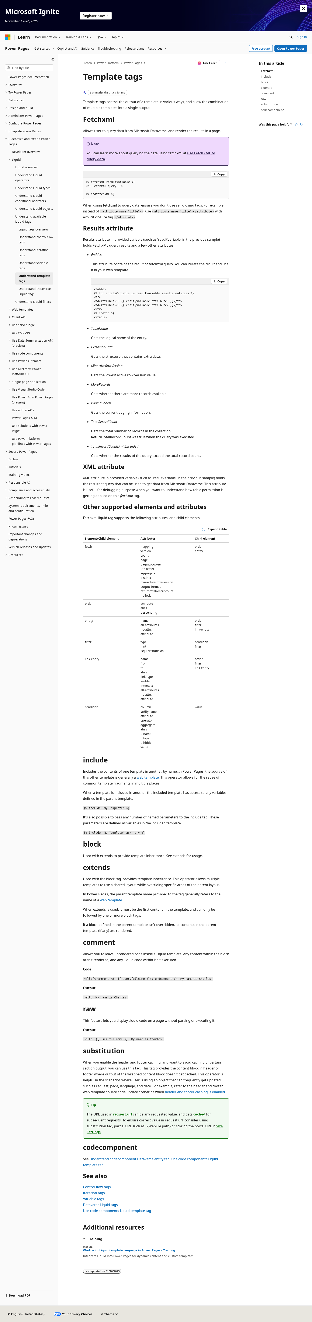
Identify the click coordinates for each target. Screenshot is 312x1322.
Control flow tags (97, 1187)
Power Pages (133, 63)
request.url (122, 1114)
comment (267, 93)
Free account (261, 48)
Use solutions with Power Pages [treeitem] (30, 428)
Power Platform (108, 63)
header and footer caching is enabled (195, 1092)
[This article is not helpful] (301, 124)
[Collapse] (52, 59)
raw (263, 99)
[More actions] (225, 63)
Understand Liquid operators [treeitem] (28, 177)
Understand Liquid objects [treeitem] (34, 209)
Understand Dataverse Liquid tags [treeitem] (35, 291)
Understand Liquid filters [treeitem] (33, 302)
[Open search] (291, 37)
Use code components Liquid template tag (117, 1210)
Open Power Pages (291, 48)
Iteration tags (94, 1193)
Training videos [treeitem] (19, 475)
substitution (269, 104)
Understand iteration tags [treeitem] (34, 252)
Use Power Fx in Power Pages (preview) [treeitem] (32, 400)
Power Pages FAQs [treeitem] (21, 519)
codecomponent (272, 110)
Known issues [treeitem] (18, 526)
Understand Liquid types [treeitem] (33, 188)
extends (266, 88)
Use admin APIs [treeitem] (23, 410)
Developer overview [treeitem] (26, 152)
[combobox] (29, 67)
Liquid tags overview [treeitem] (33, 229)
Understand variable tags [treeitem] (33, 265)
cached (199, 1114)
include (266, 76)
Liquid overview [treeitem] (26, 167)
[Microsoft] (8, 37)
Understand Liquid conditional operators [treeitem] (30, 198)
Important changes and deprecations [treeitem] (25, 536)
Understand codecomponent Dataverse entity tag (130, 1159)
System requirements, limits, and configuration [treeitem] (28, 508)
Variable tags (93, 1198)
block (264, 82)
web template (148, 777)
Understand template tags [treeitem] (34, 278)
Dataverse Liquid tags (100, 1204)
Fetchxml (267, 71)
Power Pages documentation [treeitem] (28, 77)
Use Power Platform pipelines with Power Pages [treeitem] (31, 441)
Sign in (302, 37)
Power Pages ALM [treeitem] (24, 418)
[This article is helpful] (296, 124)
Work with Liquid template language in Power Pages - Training (129, 1250)
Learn (88, 63)
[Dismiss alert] (303, 8)
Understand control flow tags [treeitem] (36, 239)
